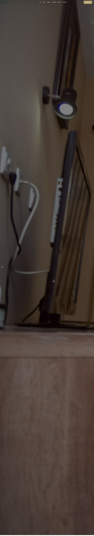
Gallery (59, 2)
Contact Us (65, 2)
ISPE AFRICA (54, 2)
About (44, 2)
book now (47, 271)
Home (40, 2)
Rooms (48, 2)
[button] (2, 266)
